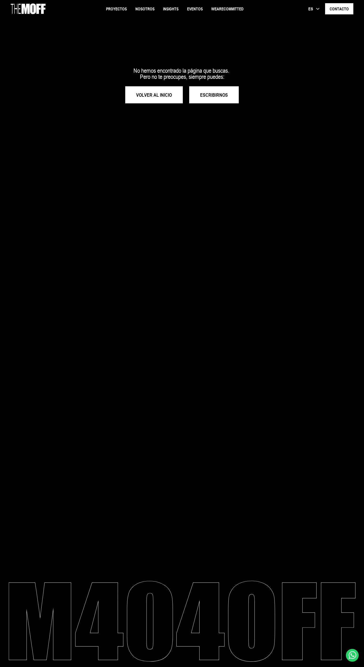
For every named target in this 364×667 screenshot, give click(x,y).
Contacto (339, 8)
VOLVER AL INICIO (154, 95)
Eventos (195, 8)
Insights (171, 8)
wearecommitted (227, 8)
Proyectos (116, 8)
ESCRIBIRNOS (214, 95)
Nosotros (145, 8)
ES (310, 8)
